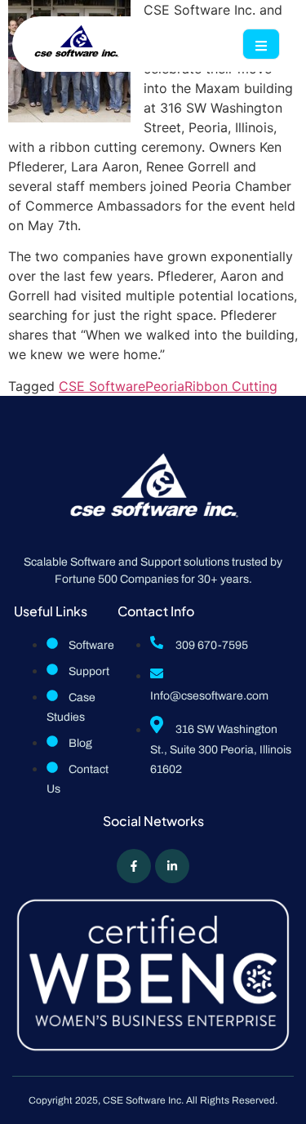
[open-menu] (261, 44)
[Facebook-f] (134, 866)
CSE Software (102, 386)
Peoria (164, 386)
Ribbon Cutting (230, 386)
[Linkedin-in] (172, 866)
